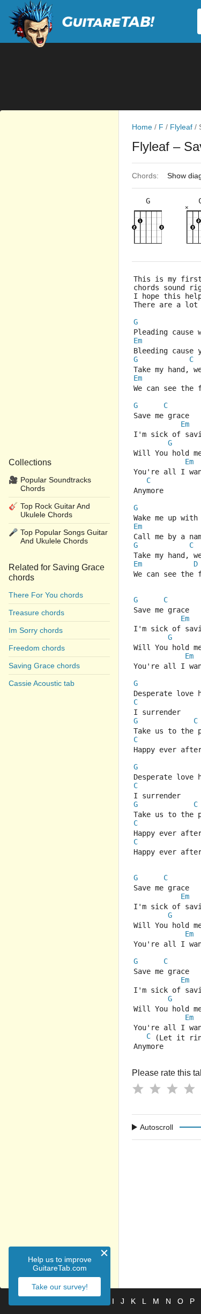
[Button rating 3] (172, 1088)
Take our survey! (60, 1286)
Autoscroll (156, 1127)
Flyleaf (181, 127)
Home (142, 127)
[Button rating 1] (137, 1088)
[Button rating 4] (189, 1088)
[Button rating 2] (154, 1088)
